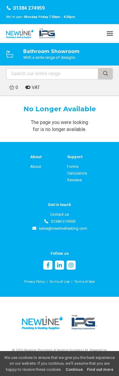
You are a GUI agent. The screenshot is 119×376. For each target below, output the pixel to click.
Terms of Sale (84, 282)
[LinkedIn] (59, 266)
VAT (35, 87)
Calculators (77, 173)
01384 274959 (29, 8)
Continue (74, 369)
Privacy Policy (34, 282)
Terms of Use (59, 282)
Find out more (100, 369)
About (35, 166)
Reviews (74, 180)
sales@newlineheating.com (62, 228)
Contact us (59, 214)
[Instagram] (71, 266)
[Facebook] (47, 266)
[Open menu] (110, 33)
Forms (72, 166)
